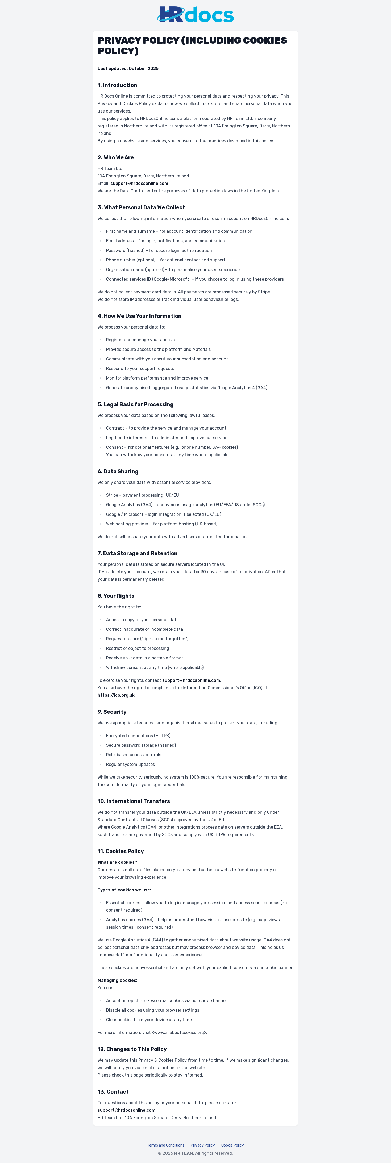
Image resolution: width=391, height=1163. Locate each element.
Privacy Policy (203, 1145)
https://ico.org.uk (116, 695)
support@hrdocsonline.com (139, 183)
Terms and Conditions (165, 1145)
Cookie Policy (232, 1145)
